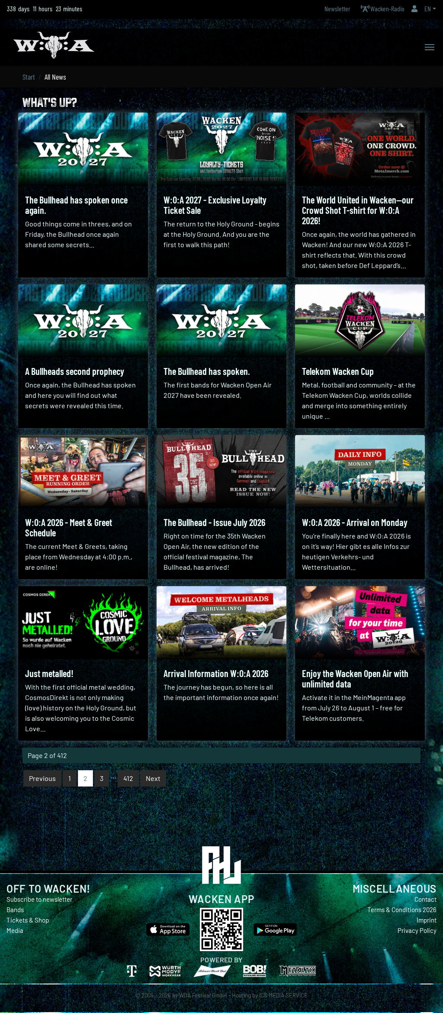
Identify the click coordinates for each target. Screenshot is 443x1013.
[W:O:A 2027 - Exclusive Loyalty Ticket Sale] (221, 149)
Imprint (427, 920)
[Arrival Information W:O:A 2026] (221, 622)
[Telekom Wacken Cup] (360, 321)
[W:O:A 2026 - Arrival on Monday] (360, 471)
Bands (15, 909)
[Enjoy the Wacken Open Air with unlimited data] (360, 622)
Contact (425, 899)
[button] (414, 8)
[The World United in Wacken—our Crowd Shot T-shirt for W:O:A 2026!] (360, 149)
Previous (42, 778)
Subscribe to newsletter (39, 899)
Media (14, 930)
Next (153, 778)
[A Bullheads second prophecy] (83, 321)
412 (128, 778)
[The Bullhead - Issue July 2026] (221, 471)
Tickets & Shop (27, 920)
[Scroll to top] (432, 994)
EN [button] (427, 8)
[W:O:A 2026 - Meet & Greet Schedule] (83, 471)
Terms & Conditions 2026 (402, 909)
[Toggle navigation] (429, 47)
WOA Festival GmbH (203, 995)
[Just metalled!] (83, 622)
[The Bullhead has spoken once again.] (83, 149)
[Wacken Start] (54, 44)
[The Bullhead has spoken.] (221, 321)
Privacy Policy (417, 930)
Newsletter (337, 8)
